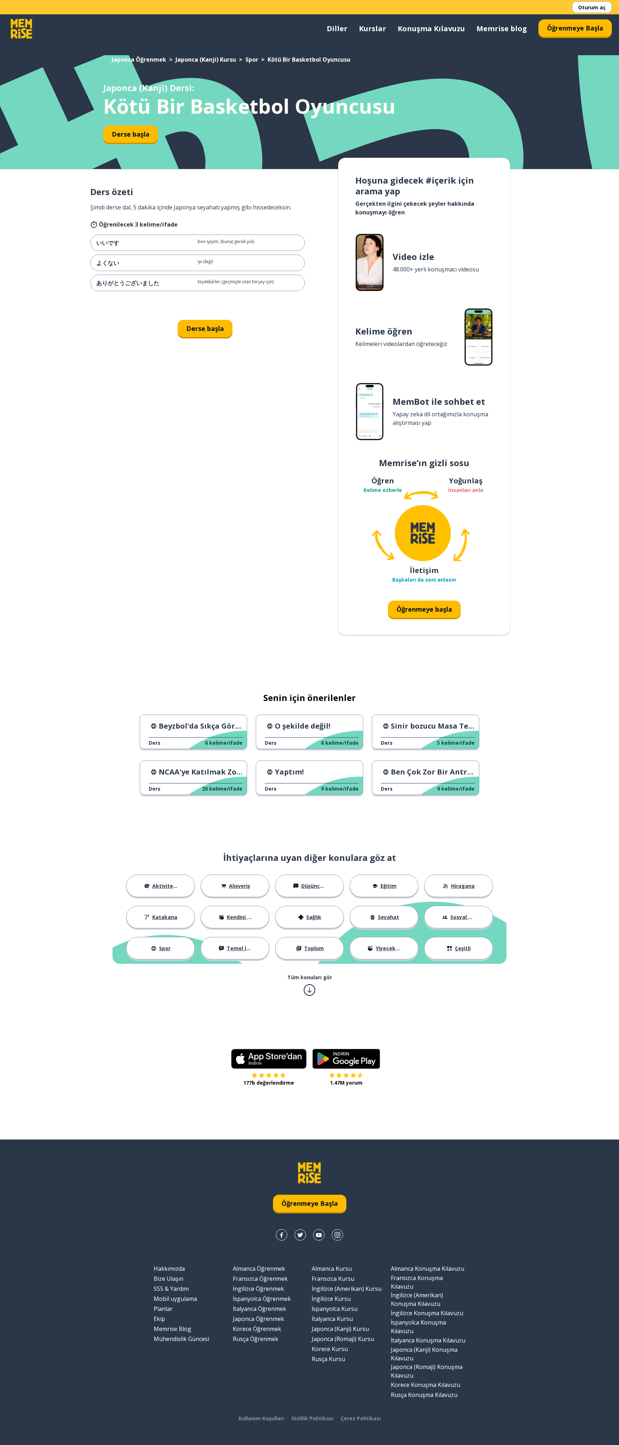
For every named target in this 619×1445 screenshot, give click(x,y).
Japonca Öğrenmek (139, 59)
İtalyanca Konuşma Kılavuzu (428, 1340)
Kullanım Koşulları (261, 1418)
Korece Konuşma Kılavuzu (425, 1385)
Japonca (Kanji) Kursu (206, 59)
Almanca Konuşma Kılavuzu (427, 1269)
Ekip (159, 1319)
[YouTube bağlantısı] (319, 1235)
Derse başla (130, 134)
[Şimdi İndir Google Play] (346, 1059)
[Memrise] (21, 28)
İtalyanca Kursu (332, 1319)
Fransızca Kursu (333, 1279)
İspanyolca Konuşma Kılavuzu (418, 1326)
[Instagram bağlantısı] (337, 1235)
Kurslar (372, 28)
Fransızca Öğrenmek (260, 1279)
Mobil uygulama (175, 1299)
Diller (337, 28)
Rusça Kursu (328, 1359)
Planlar (163, 1309)
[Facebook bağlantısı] (281, 1235)
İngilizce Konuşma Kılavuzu (427, 1313)
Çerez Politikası (361, 1418)
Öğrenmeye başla (424, 609)
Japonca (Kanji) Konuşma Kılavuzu (424, 1354)
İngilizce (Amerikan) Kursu (347, 1289)
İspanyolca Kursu (335, 1309)
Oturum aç (592, 7)
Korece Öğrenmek (257, 1329)
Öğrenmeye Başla (575, 28)
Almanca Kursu (332, 1269)
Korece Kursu (330, 1349)
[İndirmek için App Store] (269, 1059)
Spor (251, 59)
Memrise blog (501, 28)
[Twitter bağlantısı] (300, 1235)
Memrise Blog (172, 1329)
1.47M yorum (346, 1082)
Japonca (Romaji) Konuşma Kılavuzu (426, 1371)
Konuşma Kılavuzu (431, 28)
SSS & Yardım (171, 1289)
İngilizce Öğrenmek (258, 1289)
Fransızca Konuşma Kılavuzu (417, 1282)
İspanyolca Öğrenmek (262, 1299)
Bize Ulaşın (168, 1279)
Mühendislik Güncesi (181, 1339)
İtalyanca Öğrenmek (259, 1309)
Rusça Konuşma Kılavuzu (424, 1395)
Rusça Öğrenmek (255, 1339)
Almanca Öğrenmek (259, 1269)
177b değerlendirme (268, 1082)
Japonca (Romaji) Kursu (343, 1339)
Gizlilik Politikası (312, 1418)
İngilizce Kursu (331, 1299)
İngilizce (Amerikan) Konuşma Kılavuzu (417, 1299)
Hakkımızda (169, 1269)
